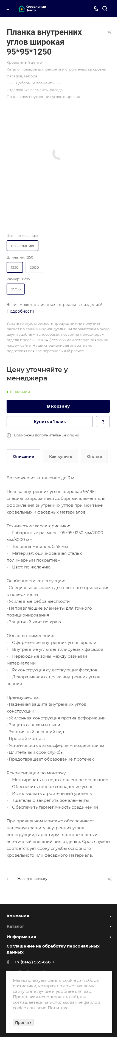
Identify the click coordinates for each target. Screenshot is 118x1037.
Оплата (94, 456)
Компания (18, 915)
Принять (23, 1022)
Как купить (60, 456)
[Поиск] (104, 8)
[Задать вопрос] (103, 421)
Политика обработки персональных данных (52, 1010)
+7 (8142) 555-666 (32, 962)
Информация (21, 936)
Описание (23, 456)
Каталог (15, 926)
